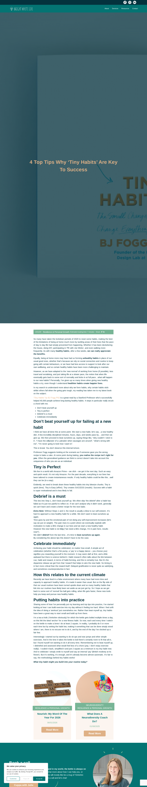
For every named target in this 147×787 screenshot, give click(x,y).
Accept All (39, 779)
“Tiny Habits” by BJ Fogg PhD (47, 398)
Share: (98, 332)
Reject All (26, 779)
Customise (13, 779)
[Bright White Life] (21, 8)
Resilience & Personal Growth (56, 332)
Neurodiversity (95, 705)
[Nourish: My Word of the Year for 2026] (52, 690)
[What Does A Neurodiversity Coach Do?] (95, 690)
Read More (52, 729)
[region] (26, 773)
